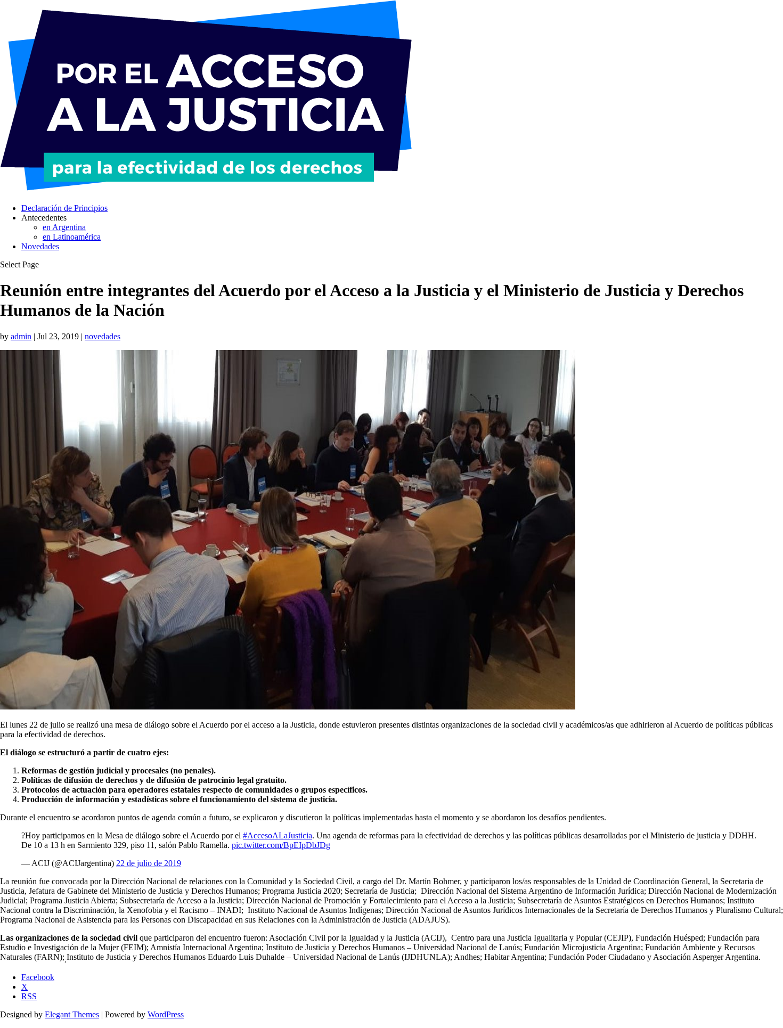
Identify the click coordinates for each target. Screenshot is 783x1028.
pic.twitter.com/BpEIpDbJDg (281, 845)
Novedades (40, 246)
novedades (102, 336)
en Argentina (64, 227)
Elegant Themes (72, 1014)
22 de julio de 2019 (148, 863)
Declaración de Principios (64, 208)
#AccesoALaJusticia (277, 835)
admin (21, 336)
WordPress (166, 1014)
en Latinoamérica (72, 236)
